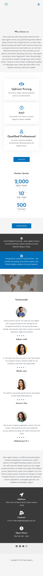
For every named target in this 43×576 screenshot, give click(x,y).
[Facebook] (17, 546)
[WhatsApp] (27, 546)
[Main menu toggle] (38, 4)
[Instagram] (20, 546)
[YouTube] (23, 546)
